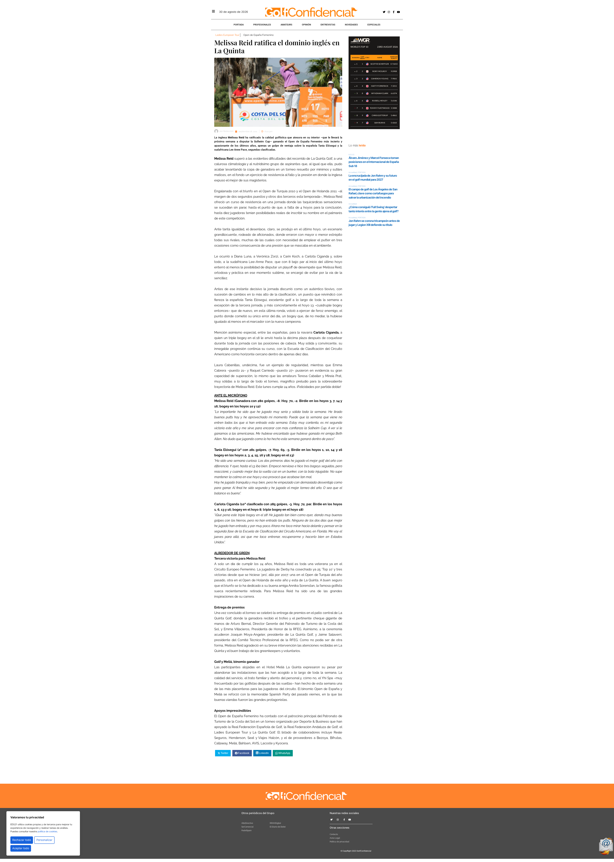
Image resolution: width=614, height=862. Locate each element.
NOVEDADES (351, 24)
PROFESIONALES (262, 24)
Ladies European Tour (227, 35)
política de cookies (47, 831)
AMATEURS (286, 24)
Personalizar (44, 840)
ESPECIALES (373, 24)
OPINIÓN (306, 24)
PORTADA (239, 24)
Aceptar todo (20, 848)
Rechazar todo (21, 840)
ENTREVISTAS (328, 24)
